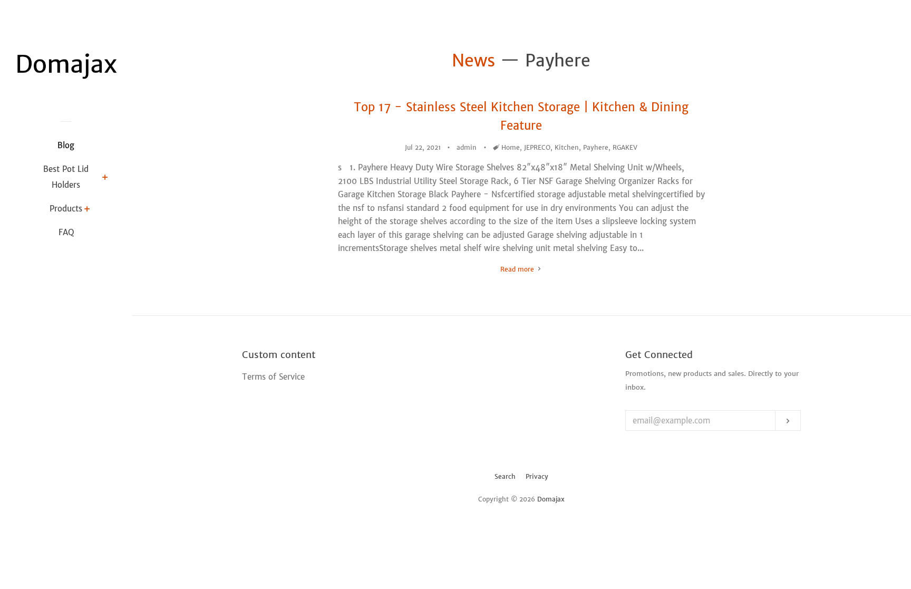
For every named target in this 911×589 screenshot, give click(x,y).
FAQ (66, 232)
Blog (65, 145)
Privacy (537, 476)
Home (510, 147)
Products (66, 209)
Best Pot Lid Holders (66, 177)
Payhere (595, 147)
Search (505, 476)
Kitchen (567, 147)
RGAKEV (625, 147)
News (473, 60)
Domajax (551, 499)
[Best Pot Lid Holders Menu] (105, 178)
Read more (518, 269)
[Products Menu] (87, 210)
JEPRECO (537, 147)
